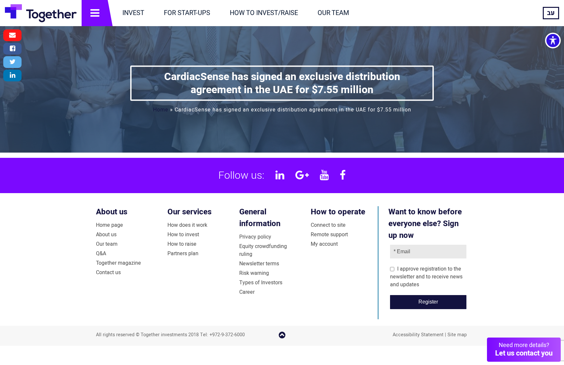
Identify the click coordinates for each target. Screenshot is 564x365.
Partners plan (182, 253)
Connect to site (328, 225)
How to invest (183, 235)
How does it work (187, 225)
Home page (109, 225)
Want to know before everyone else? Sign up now (425, 223)
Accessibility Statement (418, 334)
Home (160, 109)
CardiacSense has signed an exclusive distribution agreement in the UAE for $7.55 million (282, 83)
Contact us (108, 272)
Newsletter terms (259, 264)
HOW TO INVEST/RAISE (264, 13)
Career (247, 292)
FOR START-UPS (187, 13)
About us (111, 212)
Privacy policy (255, 237)
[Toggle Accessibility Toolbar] (553, 40)
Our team (107, 244)
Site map (457, 334)
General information (259, 217)
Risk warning (254, 273)
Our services (189, 212)
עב (551, 13)
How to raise (181, 244)
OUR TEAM (333, 13)
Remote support (329, 235)
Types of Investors (260, 283)
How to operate (338, 212)
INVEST (133, 13)
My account (324, 244)
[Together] (41, 13)
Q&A (101, 253)
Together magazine (118, 263)
